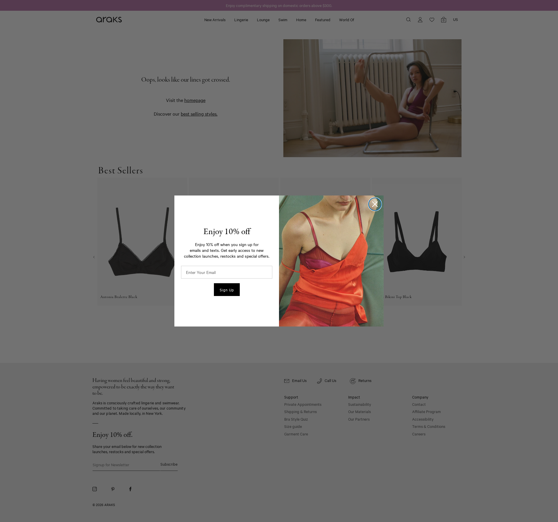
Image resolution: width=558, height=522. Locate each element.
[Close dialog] (375, 204)
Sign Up (227, 289)
